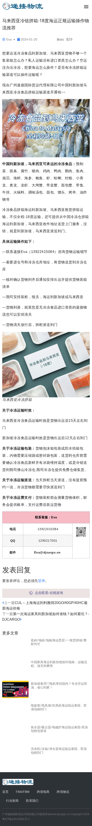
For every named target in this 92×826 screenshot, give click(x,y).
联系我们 (32, 800)
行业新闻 (12, 800)
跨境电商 (43, 792)
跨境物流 (63, 792)
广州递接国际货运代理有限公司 (21, 814)
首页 (5, 792)
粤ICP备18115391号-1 (16, 819)
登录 (41, 580)
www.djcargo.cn (60, 814)
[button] (86, 6)
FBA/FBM (22, 792)
